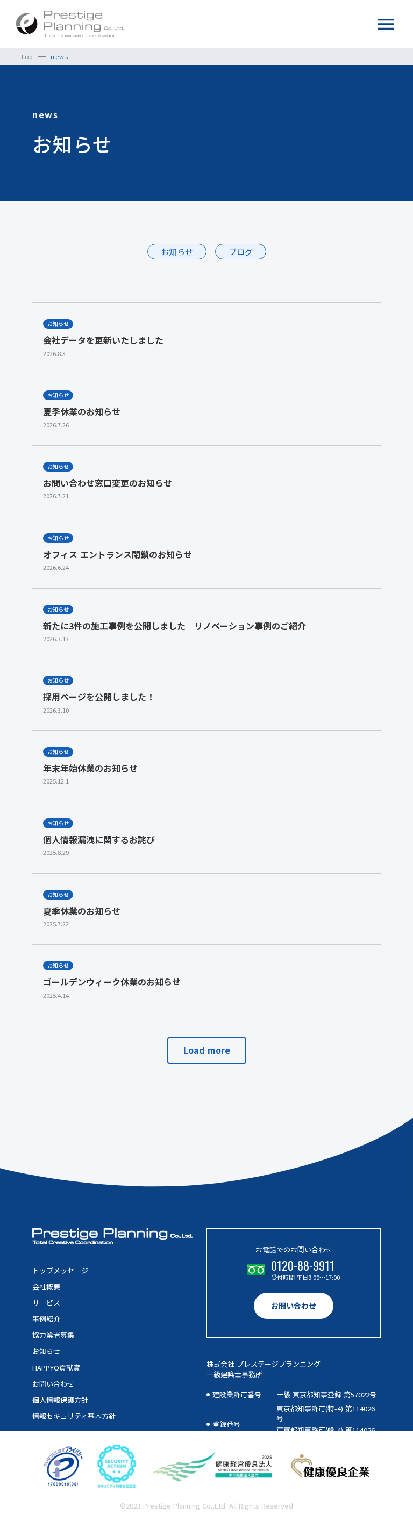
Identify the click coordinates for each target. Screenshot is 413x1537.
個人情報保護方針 (60, 1400)
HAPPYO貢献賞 (56, 1368)
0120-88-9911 (302, 1265)
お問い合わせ (53, 1384)
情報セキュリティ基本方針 (74, 1416)
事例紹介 (46, 1319)
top (27, 57)
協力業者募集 (53, 1335)
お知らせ (46, 1351)
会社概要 (46, 1287)
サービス (46, 1303)
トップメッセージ (60, 1270)
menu (386, 24)
